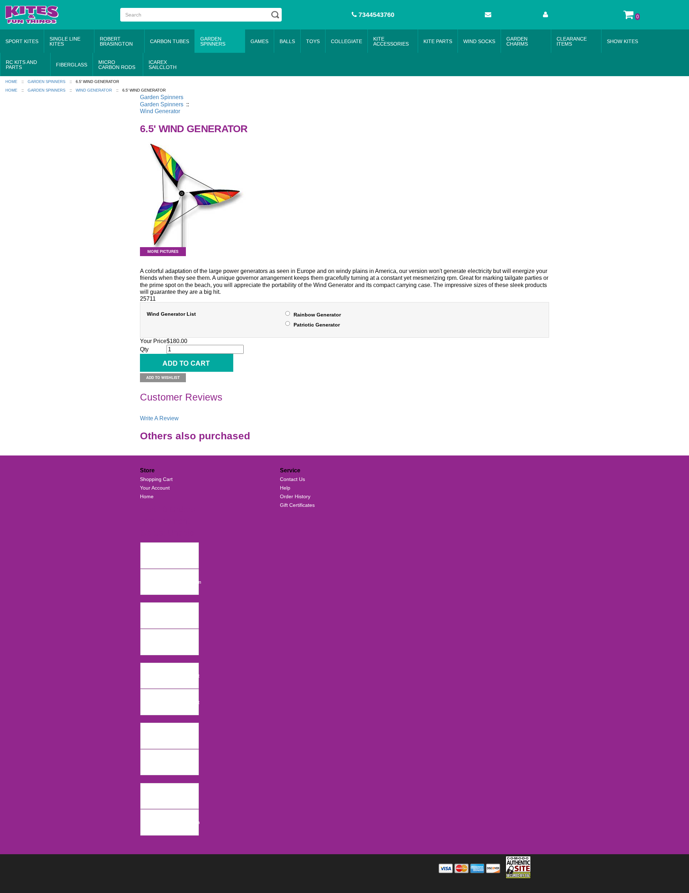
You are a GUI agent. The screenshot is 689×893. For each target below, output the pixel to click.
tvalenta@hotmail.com (167, 762)
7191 (148, 815)
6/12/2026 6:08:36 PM (167, 743)
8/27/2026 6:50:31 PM (167, 623)
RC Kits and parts (21, 64)
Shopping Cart (156, 479)
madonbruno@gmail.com (171, 822)
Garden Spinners (212, 41)
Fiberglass (71, 65)
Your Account (155, 488)
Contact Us (292, 479)
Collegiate (346, 41)
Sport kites (21, 41)
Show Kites (622, 41)
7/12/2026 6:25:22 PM (167, 683)
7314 (148, 789)
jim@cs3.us (155, 796)
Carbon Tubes (169, 41)
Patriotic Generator (317, 325)
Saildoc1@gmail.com (166, 616)
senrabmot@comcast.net (171, 676)
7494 (148, 608)
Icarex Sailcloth (163, 64)
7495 (148, 575)
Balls (287, 41)
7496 (148, 548)
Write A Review (159, 418)
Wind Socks (479, 41)
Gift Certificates (297, 505)
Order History (295, 496)
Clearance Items (572, 41)
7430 (148, 695)
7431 (148, 668)
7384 (148, 728)
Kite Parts (437, 41)
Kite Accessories (391, 41)
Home (147, 496)
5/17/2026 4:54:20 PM (167, 769)
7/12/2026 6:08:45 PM (167, 709)
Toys (313, 41)
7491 (148, 635)
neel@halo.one (159, 555)
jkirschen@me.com (164, 736)
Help (285, 488)
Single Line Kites (65, 41)
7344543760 (375, 14)
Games (259, 41)
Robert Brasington (116, 41)
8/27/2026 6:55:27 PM (167, 589)
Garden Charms (517, 41)
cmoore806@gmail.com (169, 642)
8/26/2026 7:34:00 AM (167, 649)
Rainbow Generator (317, 315)
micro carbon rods (116, 64)
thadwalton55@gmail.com (171, 582)
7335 (148, 755)
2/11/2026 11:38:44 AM (168, 830)
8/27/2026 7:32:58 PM (167, 562)
